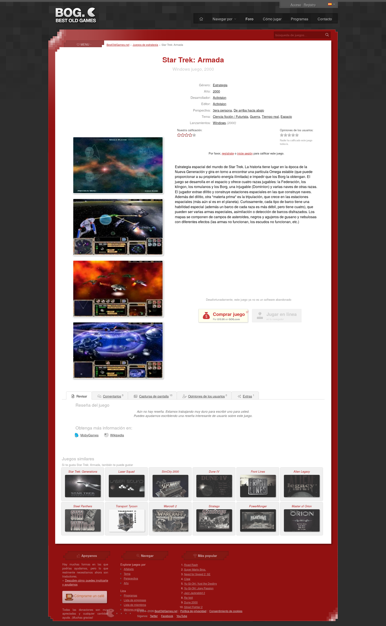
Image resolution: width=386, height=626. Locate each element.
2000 (216, 91)
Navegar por (223, 18)
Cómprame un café (89, 595)
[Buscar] (327, 35)
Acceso (296, 4)
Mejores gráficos (134, 609)
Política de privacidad (193, 611)
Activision (219, 97)
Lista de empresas (135, 600)
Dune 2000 (191, 602)
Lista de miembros (135, 605)
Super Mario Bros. (195, 569)
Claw (187, 579)
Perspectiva (131, 578)
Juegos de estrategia (145, 45)
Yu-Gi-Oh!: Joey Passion (199, 588)
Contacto (325, 18)
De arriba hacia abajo (249, 110)
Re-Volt (188, 597)
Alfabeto (129, 569)
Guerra (255, 116)
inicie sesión (245, 153)
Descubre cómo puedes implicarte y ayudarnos (85, 582)
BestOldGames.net (118, 45)
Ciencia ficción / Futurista (230, 116)
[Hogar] (201, 19)
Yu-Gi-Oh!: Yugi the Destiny (200, 583)
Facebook (167, 616)
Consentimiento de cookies (225, 611)
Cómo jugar (272, 18)
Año (126, 583)
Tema (127, 573)
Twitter (154, 616)
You (181, 616)
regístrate (228, 153)
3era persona (222, 110)
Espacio (286, 116)
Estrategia (220, 84)
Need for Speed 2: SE (197, 574)
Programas (299, 18)
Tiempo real (270, 116)
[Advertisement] (100, 106)
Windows (219, 122)
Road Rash (191, 565)
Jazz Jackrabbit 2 (194, 593)
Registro (310, 4)
